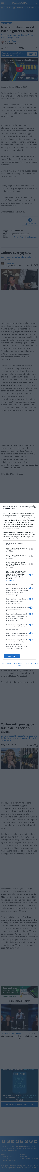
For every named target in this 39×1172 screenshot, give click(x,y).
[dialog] (19, 586)
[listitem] (19, 544)
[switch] (31, 549)
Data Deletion (6, 663)
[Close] (35, 507)
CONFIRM (12, 656)
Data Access (18, 663)
